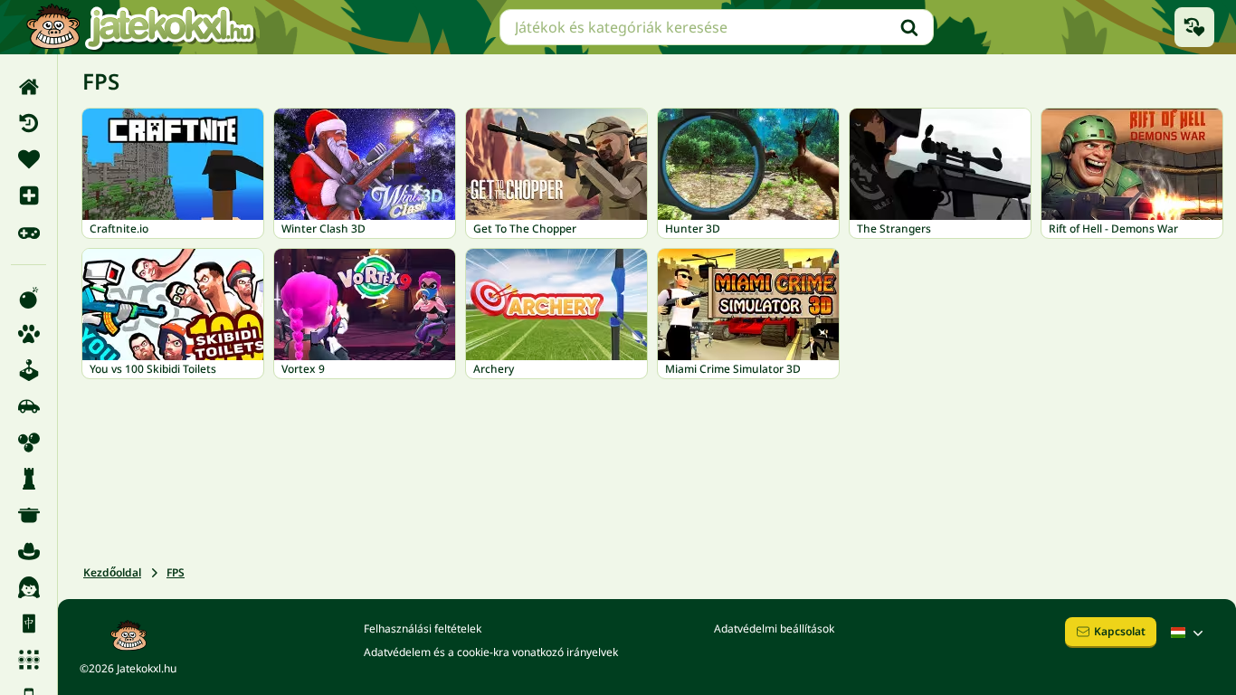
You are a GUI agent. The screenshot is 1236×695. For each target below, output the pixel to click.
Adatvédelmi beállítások (774, 628)
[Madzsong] (28, 623)
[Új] (28, 195)
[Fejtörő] (28, 479)
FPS (175, 572)
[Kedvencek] (28, 159)
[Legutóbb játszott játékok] (1194, 27)
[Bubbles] (28, 442)
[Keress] (909, 27)
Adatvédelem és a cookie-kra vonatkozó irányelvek (491, 652)
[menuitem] (28, 87)
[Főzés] (28, 515)
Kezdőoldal (112, 572)
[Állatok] (28, 334)
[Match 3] (28, 660)
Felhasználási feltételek (422, 628)
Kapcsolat (1120, 631)
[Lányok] (28, 587)
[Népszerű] (28, 232)
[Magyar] (1189, 632)
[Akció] (28, 298)
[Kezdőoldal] (28, 87)
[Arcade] (28, 370)
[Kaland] (28, 551)
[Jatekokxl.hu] (140, 27)
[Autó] (28, 406)
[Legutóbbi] (28, 123)
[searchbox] (716, 27)
